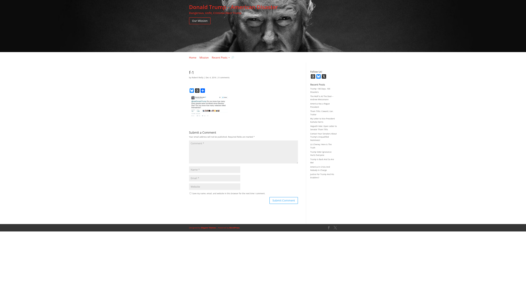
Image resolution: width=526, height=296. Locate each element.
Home (192, 58)
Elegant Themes (208, 227)
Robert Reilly (197, 77)
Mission (204, 58)
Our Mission (200, 21)
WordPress (234, 227)
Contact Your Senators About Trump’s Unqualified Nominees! (323, 137)
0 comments (224, 77)
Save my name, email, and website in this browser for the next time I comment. (228, 193)
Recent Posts (219, 58)
